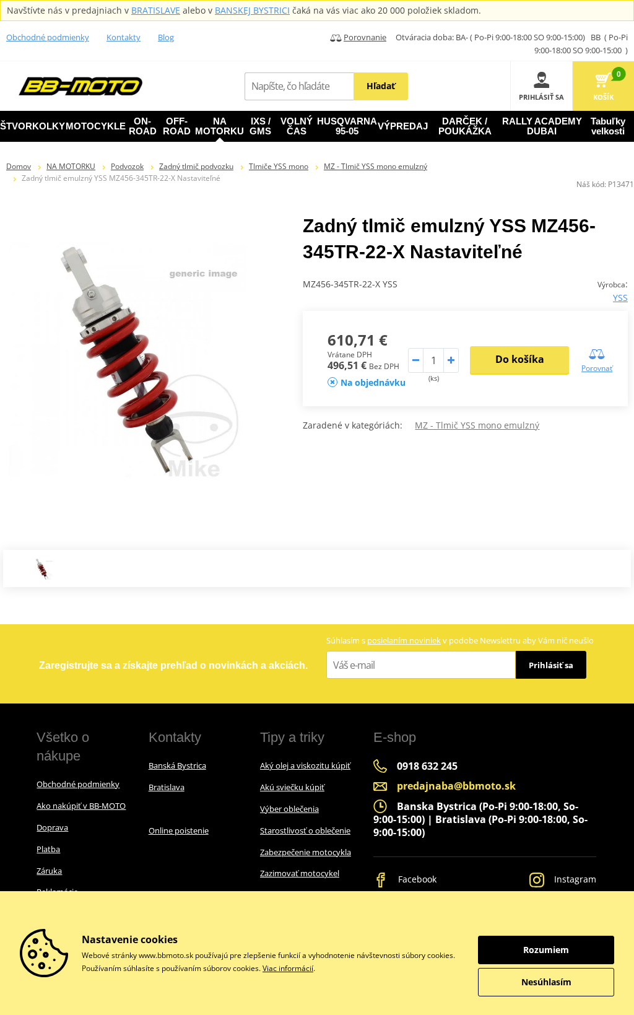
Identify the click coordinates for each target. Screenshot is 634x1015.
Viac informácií (288, 968)
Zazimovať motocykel (299, 873)
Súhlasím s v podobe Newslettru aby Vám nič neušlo (460, 640)
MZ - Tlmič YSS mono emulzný (375, 166)
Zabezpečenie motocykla (305, 852)
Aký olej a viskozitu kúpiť (305, 765)
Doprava (52, 827)
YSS (620, 297)
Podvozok (127, 166)
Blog (166, 37)
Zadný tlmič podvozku (196, 166)
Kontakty (123, 37)
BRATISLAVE (155, 10)
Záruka (49, 870)
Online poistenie (179, 830)
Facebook (416, 879)
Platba (48, 849)
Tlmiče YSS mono (278, 166)
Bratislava (167, 787)
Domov (18, 166)
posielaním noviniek (404, 640)
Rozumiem (546, 950)
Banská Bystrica (177, 765)
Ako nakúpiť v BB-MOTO (81, 805)
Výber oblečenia (289, 808)
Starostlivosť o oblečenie (305, 830)
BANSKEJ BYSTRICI (252, 10)
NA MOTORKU (70, 166)
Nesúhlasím (546, 982)
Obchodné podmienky (47, 37)
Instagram (574, 879)
